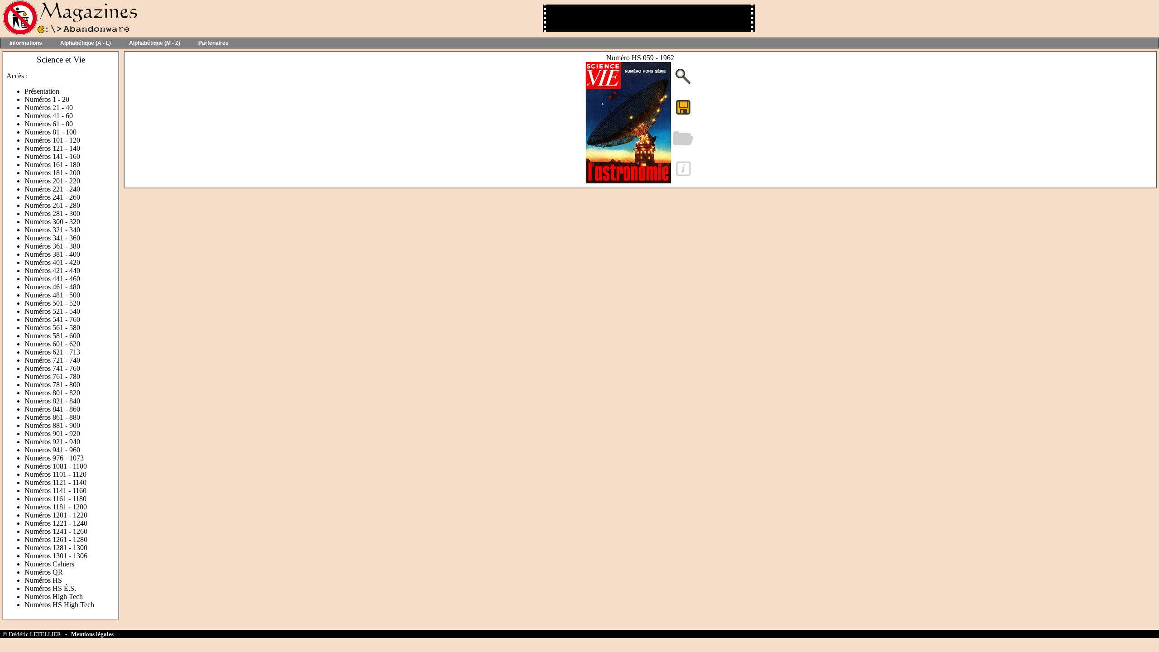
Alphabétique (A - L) (85, 43)
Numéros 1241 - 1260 (55, 531)
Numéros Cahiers (49, 564)
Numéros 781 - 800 (52, 384)
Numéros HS (43, 580)
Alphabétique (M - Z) (154, 43)
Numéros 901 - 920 (52, 433)
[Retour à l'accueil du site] (69, 33)
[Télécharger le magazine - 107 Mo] (683, 114)
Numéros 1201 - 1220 (55, 515)
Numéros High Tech (53, 596)
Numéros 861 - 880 (52, 417)
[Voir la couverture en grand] (683, 83)
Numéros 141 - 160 (52, 156)
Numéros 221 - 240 (52, 189)
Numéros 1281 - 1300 (55, 547)
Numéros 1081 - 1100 (55, 466)
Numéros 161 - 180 (52, 164)
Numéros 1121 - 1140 (55, 482)
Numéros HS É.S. (50, 588)
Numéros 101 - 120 (52, 140)
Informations (26, 43)
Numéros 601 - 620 (52, 344)
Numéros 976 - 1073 (54, 458)
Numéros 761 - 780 (52, 376)
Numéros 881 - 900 (52, 425)
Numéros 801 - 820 (52, 393)
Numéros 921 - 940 (52, 442)
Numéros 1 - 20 (46, 99)
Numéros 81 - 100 (50, 132)
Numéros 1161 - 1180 (55, 499)
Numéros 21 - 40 (48, 107)
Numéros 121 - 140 (52, 148)
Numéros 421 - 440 (52, 270)
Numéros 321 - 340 (52, 230)
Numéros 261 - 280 (52, 205)
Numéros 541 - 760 (52, 319)
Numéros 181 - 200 (52, 173)
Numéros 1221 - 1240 (55, 523)
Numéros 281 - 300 (52, 213)
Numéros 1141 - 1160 (55, 490)
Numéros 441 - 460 (52, 279)
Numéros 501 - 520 (52, 303)
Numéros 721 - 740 (52, 360)
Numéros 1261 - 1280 (55, 539)
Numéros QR (43, 572)
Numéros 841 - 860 (52, 409)
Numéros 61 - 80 (48, 124)
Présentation (41, 91)
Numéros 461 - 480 (52, 287)
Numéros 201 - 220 (52, 181)
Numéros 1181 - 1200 (55, 507)
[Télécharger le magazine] (628, 181)
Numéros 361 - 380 (52, 246)
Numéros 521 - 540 (52, 311)
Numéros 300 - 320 (52, 221)
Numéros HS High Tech (59, 605)
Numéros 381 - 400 (52, 254)
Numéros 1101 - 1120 (55, 474)
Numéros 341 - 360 (52, 238)
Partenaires (213, 43)
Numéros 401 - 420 (52, 262)
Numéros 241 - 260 (52, 197)
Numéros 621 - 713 (52, 352)
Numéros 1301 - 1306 (55, 556)
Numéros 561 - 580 (52, 327)
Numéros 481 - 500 (52, 295)
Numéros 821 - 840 (52, 401)
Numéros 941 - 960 (52, 450)
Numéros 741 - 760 (52, 368)
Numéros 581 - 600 (52, 336)
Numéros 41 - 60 (48, 116)
